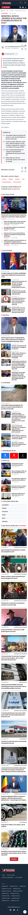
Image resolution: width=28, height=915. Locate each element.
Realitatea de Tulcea (15, 895)
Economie (12, 10)
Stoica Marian (23, 739)
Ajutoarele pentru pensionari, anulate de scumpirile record (13, 551)
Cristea (11, 179)
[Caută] (20, 3)
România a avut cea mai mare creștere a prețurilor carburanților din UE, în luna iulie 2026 (13, 853)
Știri (7, 10)
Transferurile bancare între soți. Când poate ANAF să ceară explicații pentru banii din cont (13, 715)
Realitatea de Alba (15, 898)
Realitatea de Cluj (16, 888)
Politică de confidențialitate (7, 877)
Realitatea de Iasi (5, 900)
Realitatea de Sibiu (6, 895)
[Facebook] (20, 7)
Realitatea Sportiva (14, 886)
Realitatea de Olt (5, 893)
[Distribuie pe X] (25, 49)
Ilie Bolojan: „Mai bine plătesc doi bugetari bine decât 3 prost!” (19, 444)
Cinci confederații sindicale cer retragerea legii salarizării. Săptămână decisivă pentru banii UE (15, 152)
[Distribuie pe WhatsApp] (22, 49)
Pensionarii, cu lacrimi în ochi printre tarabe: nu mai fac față (12, 604)
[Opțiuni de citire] (25, 912)
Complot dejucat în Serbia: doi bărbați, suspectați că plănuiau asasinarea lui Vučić (13, 275)
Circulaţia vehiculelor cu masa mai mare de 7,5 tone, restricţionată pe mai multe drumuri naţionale (19, 301)
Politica (6, 230)
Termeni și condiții (11, 875)
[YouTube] (23, 7)
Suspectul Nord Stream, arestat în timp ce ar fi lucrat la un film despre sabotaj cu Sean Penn (18, 310)
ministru (17, 179)
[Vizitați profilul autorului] (2, 47)
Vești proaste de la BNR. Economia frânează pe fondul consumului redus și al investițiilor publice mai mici (13, 686)
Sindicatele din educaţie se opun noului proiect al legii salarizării (19, 292)
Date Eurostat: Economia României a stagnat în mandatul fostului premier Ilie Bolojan (14, 234)
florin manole (17, 182)
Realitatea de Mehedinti (18, 891)
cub (23, 179)
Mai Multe (14, 859)
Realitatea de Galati (6, 898)
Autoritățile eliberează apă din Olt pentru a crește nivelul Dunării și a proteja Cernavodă (16, 137)
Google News (16, 189)
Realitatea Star (22, 886)
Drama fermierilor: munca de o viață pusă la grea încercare (12, 630)
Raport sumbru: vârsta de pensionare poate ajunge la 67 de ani (13, 577)
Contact (3, 875)
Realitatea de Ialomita (6, 891)
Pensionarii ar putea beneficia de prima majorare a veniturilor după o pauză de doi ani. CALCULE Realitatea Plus (13, 216)
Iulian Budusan (23, 682)
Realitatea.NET (5, 886)
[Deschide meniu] (25, 3)
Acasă (4, 10)
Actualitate (7, 224)
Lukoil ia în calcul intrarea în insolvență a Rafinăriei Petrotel (13, 742)
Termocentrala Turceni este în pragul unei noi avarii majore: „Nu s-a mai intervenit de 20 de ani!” (13, 658)
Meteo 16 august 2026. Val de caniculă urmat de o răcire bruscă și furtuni (14, 222)
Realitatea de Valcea (14, 893)
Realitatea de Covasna (6, 888)
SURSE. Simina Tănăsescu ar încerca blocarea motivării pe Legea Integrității (19, 355)
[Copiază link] (22, 45)
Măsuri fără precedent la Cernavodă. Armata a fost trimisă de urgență (15, 159)
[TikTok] (26, 7)
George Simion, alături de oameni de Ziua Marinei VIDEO (14, 228)
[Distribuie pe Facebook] (25, 45)
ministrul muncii (6, 182)
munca (4, 179)
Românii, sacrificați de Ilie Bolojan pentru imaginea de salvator (19, 347)
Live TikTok (6, 7)
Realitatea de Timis (15, 900)
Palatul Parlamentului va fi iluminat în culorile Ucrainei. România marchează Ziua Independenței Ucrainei (19, 284)
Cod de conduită (18, 877)
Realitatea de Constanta (18, 46)
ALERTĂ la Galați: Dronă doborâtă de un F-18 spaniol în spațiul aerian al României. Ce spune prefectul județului (15, 242)
